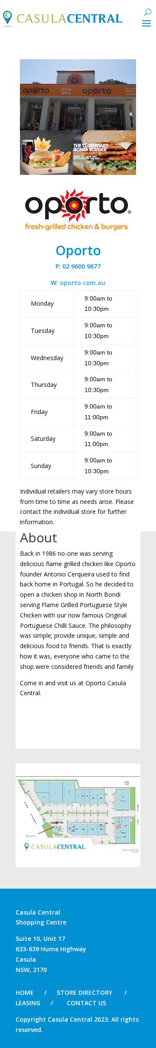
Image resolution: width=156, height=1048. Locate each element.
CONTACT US (86, 1003)
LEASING (28, 1003)
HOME (25, 992)
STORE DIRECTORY (84, 992)
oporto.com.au (82, 283)
